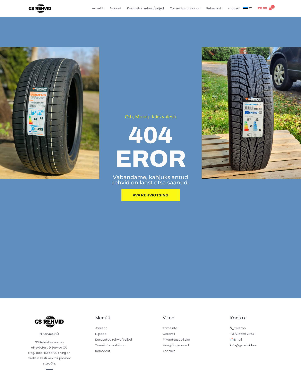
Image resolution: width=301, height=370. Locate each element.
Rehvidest (102, 351)
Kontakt (169, 351)
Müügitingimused (176, 345)
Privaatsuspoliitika (176, 339)
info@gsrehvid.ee (243, 345)
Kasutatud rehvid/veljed (113, 339)
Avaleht (101, 328)
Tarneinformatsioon (110, 345)
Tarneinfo (170, 328)
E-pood (100, 334)
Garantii (169, 334)
